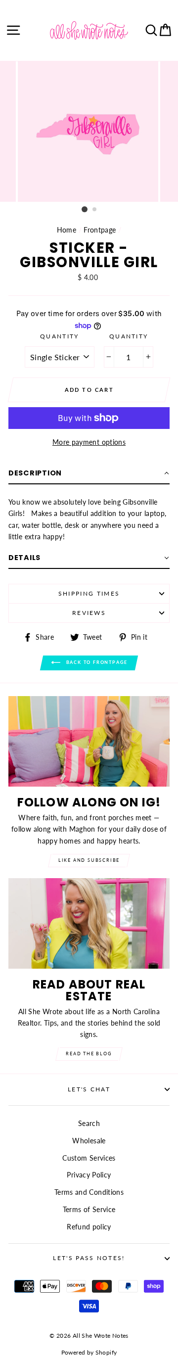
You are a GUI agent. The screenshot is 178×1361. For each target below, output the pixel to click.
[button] (89, 473)
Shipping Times (89, 593)
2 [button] (94, 209)
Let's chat (89, 1089)
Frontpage (100, 230)
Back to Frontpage (96, 662)
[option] (89, 131)
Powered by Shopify (89, 1352)
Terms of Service (89, 1209)
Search (89, 1123)
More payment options (89, 442)
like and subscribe (89, 860)
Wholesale (88, 1140)
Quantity (59, 336)
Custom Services (88, 1158)
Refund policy (89, 1226)
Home (66, 230)
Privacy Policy (89, 1175)
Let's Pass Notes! (89, 1258)
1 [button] (85, 209)
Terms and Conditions (89, 1192)
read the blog (89, 1053)
